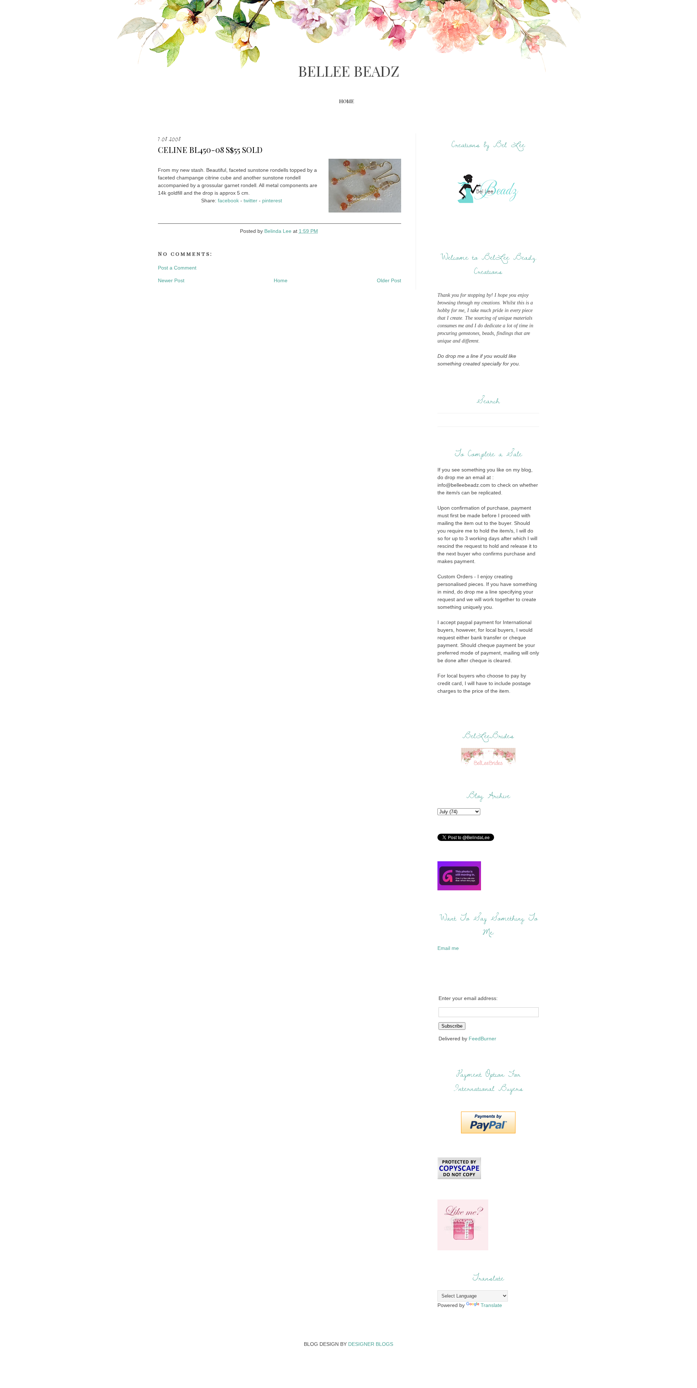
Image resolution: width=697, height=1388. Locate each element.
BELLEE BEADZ (348, 70)
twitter (250, 200)
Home (346, 101)
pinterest (272, 200)
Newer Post (171, 280)
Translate (491, 1305)
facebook (228, 200)
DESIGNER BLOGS (370, 1344)
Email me (448, 948)
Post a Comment (177, 268)
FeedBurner (482, 1038)
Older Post (389, 280)
